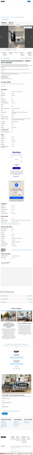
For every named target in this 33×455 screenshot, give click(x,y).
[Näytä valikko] (32, 1)
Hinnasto (2, 427)
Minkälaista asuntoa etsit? (6, 398)
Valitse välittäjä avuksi (4, 426)
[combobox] (16, 404)
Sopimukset (15, 422)
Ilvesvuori (18, 363)
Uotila (16, 364)
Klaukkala (12, 17)
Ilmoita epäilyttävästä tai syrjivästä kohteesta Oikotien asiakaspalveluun (16, 344)
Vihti (16, 357)
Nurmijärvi (8, 17)
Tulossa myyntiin (29, 295)
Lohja (10, 358)
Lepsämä (21, 363)
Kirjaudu (29, 1)
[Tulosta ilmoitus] (1, 58)
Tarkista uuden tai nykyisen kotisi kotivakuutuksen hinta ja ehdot (10, 223)
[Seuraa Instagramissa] (19, 369)
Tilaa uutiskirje (4, 413)
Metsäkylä (21, 364)
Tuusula (17, 356)
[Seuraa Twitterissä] (16, 369)
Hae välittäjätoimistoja (27, 422)
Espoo (22, 356)
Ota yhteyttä (15, 426)
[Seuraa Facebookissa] (14, 369)
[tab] (8, 49)
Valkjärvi (15, 363)
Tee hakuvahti (26, 421)
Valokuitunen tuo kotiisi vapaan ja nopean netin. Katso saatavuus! (21, 249)
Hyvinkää (22, 357)
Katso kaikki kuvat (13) (28, 27)
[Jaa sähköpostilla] (31, 58)
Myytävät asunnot (3, 17)
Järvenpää (11, 357)
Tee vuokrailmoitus (3, 422)
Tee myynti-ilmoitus (3, 421)
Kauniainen (18, 357)
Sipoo (19, 358)
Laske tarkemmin (16, 168)
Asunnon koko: (15, 192)
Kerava (14, 357)
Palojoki (14, 364)
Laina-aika (16, 159)
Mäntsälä (22, 358)
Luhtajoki (18, 364)
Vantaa (15, 356)
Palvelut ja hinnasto (16, 421)
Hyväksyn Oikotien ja (11, 411)
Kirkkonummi (13, 358)
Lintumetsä (12, 363)
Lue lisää (31, 453)
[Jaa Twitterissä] (28, 58)
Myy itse (31, 302)
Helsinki (20, 356)
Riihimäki (17, 358)
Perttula (11, 364)
